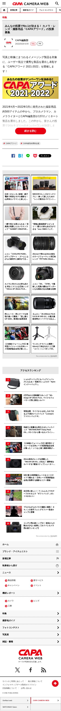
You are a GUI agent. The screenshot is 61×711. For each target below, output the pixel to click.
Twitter (17, 669)
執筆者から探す (9, 565)
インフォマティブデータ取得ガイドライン (19, 685)
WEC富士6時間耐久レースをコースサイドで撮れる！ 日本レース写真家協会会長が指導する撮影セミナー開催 (39, 477)
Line (28, 155)
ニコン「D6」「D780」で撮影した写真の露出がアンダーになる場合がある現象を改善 (44, 286)
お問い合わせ (26, 688)
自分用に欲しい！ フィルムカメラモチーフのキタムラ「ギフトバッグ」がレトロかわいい (39, 493)
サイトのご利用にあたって (13, 681)
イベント (37, 585)
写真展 (5, 634)
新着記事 (13, 10)
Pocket (35, 155)
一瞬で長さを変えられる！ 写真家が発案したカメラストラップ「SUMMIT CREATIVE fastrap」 (16, 226)
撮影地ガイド (28, 10)
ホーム (4, 10)
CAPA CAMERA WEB (30, 3)
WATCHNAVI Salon (10, 707)
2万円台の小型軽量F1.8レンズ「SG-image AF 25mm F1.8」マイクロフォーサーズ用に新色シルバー (39, 397)
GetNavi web (7, 700)
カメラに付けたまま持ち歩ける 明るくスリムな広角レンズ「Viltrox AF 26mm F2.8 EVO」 (16, 286)
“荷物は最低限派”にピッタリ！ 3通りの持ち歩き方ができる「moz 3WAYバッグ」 (44, 226)
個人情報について (35, 681)
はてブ (21, 155)
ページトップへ (55, 683)
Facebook (13, 155)
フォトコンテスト (46, 10)
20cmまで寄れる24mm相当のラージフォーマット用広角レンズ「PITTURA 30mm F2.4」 (44, 256)
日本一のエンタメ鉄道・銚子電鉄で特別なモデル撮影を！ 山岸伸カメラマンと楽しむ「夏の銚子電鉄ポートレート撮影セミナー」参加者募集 (16, 196)
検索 (57, 3)
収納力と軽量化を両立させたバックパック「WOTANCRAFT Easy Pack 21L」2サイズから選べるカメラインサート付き (39, 430)
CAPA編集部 (21, 40)
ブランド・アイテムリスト (15, 551)
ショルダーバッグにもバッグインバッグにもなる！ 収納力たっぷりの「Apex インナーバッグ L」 (39, 381)
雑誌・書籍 (7, 641)
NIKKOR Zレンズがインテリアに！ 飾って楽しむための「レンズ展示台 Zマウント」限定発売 (44, 196)
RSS (43, 669)
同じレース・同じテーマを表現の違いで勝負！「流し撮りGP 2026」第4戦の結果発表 (16, 316)
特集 (33, 44)
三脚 (10, 606)
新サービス (38, 580)
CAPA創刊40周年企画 (31, 143)
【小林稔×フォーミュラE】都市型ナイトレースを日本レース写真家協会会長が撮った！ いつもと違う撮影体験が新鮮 (16, 346)
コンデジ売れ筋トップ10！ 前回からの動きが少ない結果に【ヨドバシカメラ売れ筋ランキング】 (39, 525)
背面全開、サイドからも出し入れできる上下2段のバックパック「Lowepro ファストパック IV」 (39, 413)
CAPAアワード (11, 143)
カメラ (11, 601)
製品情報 (12, 580)
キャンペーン (14, 585)
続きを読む (30, 130)
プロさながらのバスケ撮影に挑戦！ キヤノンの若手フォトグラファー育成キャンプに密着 (39, 509)
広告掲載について (9, 688)
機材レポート (8, 593)
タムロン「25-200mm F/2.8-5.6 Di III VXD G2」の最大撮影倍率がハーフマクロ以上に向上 (44, 316)
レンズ (36, 601)
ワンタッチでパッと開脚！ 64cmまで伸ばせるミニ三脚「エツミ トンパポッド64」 (44, 346)
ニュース (6, 572)
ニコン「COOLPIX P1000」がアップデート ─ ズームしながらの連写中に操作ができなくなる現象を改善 (16, 256)
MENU (4, 3)
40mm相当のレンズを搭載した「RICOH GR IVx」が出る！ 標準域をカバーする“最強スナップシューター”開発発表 (39, 461)
